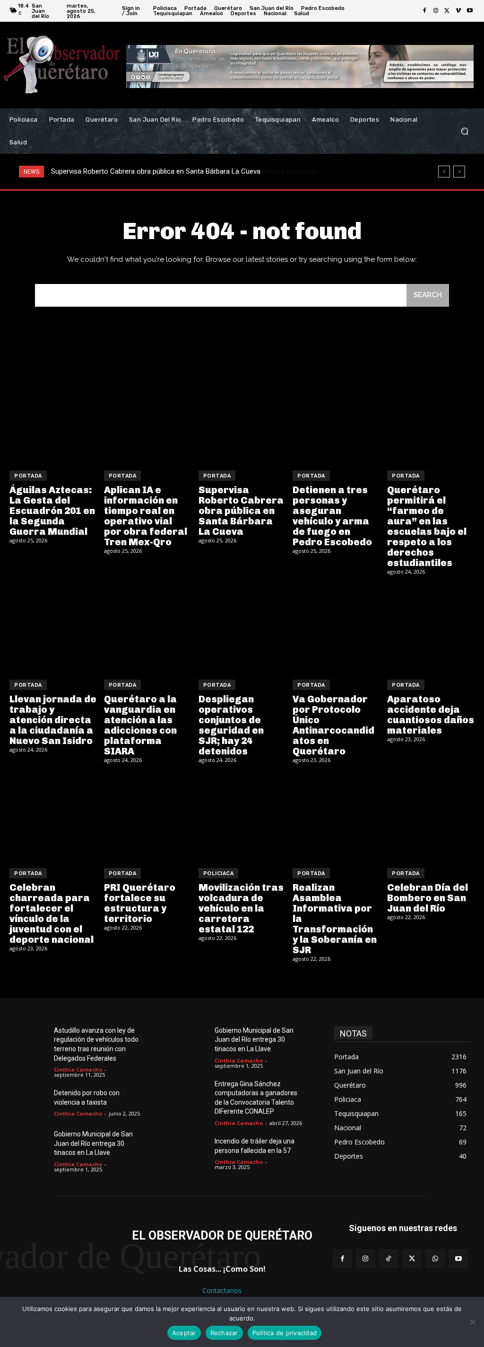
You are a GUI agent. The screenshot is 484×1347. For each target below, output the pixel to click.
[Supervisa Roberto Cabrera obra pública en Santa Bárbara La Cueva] (242, 419)
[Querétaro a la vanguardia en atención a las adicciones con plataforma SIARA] (147, 629)
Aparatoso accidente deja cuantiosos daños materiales (430, 714)
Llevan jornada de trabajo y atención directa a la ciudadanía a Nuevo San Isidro (52, 719)
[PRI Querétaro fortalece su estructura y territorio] (147, 817)
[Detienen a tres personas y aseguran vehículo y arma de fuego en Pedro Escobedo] (336, 419)
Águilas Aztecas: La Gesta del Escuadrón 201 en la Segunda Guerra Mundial (52, 510)
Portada (28, 476)
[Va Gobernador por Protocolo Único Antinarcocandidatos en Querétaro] (336, 629)
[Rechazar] (472, 1322)
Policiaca (218, 873)
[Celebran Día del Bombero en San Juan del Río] (431, 817)
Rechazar (224, 1333)
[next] (459, 171)
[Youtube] (469, 11)
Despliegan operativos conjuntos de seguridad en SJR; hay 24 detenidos (231, 725)
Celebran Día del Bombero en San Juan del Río (427, 898)
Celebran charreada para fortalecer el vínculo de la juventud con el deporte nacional (51, 913)
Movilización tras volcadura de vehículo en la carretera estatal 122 (241, 908)
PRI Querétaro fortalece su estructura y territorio (139, 903)
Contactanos (222, 1290)
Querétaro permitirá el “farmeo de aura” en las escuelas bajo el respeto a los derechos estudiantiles (427, 526)
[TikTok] (389, 1259)
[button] (464, 131)
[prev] (444, 171)
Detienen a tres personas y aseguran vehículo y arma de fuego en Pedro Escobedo (179, 171)
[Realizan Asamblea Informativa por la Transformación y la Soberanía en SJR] (336, 817)
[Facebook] (424, 11)
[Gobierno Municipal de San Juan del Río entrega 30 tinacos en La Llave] (33, 1144)
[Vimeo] (458, 11)
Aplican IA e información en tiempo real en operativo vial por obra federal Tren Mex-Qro (145, 516)
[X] (447, 11)
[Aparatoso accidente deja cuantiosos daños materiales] (431, 629)
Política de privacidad (284, 1333)
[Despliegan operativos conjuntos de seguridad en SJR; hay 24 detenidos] (242, 629)
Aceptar (184, 1333)
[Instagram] (435, 11)
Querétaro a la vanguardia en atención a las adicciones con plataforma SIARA (140, 725)
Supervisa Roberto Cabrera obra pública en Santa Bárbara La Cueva (241, 510)
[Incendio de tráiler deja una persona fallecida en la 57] (194, 1151)
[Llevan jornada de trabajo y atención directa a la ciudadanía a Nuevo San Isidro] (53, 629)
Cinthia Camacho (78, 1069)
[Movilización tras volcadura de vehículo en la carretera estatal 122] (242, 817)
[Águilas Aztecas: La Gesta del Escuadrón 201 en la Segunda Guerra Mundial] (53, 419)
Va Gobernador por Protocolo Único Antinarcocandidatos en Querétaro (333, 725)
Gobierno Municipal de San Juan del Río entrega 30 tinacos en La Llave (93, 1143)
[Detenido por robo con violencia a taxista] (33, 1103)
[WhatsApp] (435, 1259)
